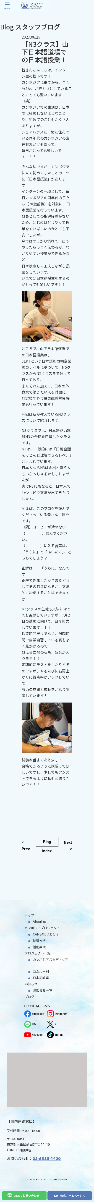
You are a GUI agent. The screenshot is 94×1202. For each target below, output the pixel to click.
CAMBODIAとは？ (46, 934)
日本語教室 (41, 977)
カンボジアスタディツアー (50, 962)
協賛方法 (39, 940)
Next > (68, 845)
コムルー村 (41, 971)
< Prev (26, 845)
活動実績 (39, 947)
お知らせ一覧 (42, 990)
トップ (29, 915)
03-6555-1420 (47, 1159)
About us (40, 921)
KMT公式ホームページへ (69, 1195)
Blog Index (47, 843)
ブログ (29, 996)
